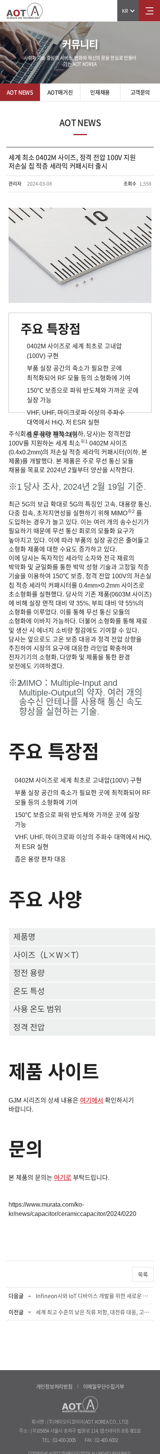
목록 (143, 1274)
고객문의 (140, 92)
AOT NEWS (20, 92)
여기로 (62, 1177)
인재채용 (100, 92)
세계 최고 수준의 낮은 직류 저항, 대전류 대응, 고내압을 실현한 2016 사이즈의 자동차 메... (93, 1312)
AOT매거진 (60, 92)
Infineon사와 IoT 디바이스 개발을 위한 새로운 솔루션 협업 (93, 1295)
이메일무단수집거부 (103, 1386)
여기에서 (91, 1100)
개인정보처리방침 (54, 1386)
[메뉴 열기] (149, 10)
